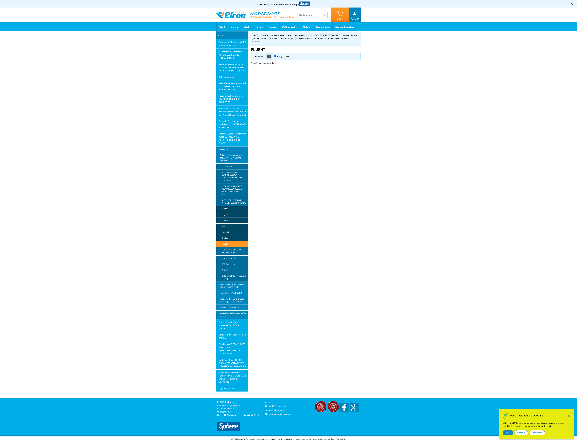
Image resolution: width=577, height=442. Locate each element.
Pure (224, 226)
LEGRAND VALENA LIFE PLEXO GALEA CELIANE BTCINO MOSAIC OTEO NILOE (232, 190)
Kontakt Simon (228, 166)
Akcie (267, 402)
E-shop (234, 27)
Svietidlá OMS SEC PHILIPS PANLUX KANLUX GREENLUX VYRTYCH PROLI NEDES (232, 349)
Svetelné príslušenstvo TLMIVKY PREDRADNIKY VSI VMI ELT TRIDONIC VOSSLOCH (233, 377)
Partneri (272, 27)
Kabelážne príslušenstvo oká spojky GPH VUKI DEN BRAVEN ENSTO (232, 86)
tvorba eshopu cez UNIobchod (306, 439)
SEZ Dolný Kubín (229, 258)
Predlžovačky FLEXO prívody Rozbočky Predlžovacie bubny (232, 300)
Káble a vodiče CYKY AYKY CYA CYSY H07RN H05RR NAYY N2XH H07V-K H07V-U (232, 67)
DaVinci (225, 238)
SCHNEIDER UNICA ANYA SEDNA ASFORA (233, 251)
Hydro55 (225, 232)
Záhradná (224, 149)
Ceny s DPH (283, 56)
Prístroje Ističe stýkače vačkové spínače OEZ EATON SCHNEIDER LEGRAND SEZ (233, 111)
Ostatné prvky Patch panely (231, 307)
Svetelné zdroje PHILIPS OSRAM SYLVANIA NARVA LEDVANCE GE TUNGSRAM (232, 363)
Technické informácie (275, 410)
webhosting (322, 439)
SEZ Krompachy (228, 264)
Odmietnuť (537, 432)
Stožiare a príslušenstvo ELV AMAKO (232, 336)
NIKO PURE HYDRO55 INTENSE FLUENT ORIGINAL (324, 38)
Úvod (253, 35)
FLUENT (225, 244)
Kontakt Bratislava (344, 27)
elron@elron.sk (224, 411)
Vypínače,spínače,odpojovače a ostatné (233, 314)
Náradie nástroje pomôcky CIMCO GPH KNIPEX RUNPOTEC (231, 99)
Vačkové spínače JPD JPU (231, 293)
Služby (247, 27)
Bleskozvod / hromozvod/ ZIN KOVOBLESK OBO (233, 44)
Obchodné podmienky (275, 406)
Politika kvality (289, 27)
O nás (260, 27)
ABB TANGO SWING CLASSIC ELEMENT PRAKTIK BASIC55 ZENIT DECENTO (232, 176)
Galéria (306, 27)
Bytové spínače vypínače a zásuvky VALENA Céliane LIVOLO (231, 158)
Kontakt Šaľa (323, 27)
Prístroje (225, 209)
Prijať (507, 432)
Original (225, 215)
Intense (225, 220)
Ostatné (225, 270)
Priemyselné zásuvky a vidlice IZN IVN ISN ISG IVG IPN (232, 285)
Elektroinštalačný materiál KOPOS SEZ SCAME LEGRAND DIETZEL (231, 54)
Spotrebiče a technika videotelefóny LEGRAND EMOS (230, 325)
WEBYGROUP (341, 439)
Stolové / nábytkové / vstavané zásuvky (234, 277)
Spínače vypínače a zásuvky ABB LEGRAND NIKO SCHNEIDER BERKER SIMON (299, 35)
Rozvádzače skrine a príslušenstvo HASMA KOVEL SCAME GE (233, 124)
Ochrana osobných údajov (277, 414)
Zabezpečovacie (226, 77)
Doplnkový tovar (226, 388)
